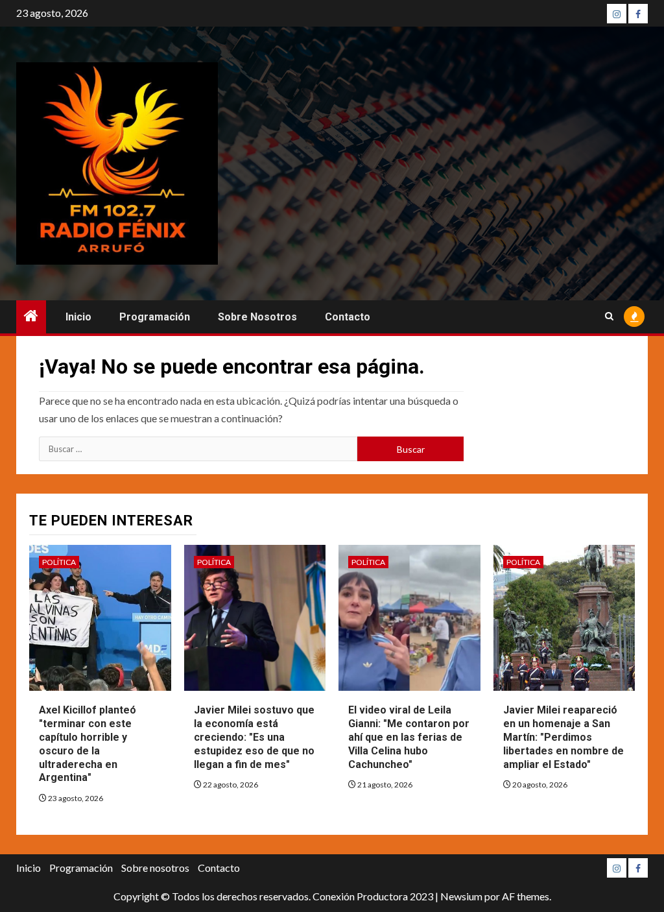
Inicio (78, 317)
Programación (154, 317)
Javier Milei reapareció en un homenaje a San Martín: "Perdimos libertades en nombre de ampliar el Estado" (563, 737)
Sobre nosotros (257, 317)
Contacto (347, 317)
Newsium (461, 896)
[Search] (609, 316)
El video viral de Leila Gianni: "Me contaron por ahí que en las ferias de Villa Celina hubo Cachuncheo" (408, 737)
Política (59, 562)
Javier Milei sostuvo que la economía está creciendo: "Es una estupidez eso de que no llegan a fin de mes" (254, 737)
